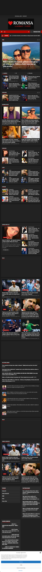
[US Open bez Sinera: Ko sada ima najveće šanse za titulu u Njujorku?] (31, 285)
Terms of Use (4, 501)
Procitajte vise (6, 250)
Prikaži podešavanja (21, 568)
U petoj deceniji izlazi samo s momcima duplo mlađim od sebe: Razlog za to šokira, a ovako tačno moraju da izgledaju (20, 64)
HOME (3, 496)
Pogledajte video (36, 31)
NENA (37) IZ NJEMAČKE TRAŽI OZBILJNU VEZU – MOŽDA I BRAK (10, 525)
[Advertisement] (21, 7)
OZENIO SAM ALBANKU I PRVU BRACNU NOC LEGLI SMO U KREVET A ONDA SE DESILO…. (30, 140)
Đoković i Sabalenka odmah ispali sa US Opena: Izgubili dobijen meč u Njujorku (5, 180)
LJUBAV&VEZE (11, 189)
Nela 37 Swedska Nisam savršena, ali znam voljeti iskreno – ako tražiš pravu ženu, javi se (10, 531)
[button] (40, 552)
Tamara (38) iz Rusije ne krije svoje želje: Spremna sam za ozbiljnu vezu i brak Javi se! (24, 161)
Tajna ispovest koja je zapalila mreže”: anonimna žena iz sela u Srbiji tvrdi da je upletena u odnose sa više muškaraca (30, 498)
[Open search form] (28, 32)
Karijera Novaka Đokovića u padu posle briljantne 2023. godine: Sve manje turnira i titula (5, 78)
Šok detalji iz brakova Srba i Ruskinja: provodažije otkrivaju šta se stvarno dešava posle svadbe (5, 199)
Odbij (21, 565)
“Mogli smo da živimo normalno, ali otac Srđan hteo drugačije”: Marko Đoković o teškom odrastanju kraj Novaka (5, 173)
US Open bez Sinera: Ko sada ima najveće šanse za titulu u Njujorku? (24, 78)
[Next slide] (39, 40)
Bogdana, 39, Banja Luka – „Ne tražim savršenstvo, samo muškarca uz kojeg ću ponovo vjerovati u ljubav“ (24, 153)
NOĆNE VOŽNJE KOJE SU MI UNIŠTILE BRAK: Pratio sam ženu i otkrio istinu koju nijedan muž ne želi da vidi (10, 536)
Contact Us (4, 491)
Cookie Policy (20, 570)
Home (3, 498)
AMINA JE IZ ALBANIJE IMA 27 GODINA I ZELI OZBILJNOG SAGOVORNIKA (10, 547)
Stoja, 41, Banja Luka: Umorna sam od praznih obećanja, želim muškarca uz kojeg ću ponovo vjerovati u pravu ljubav (25, 251)
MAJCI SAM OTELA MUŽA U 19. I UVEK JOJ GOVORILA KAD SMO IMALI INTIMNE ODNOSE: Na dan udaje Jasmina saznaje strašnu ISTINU (31, 503)
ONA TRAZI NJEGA (12, 158)
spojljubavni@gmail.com (7, 67)
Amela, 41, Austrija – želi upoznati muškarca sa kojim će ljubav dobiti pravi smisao (5, 153)
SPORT (10, 170)
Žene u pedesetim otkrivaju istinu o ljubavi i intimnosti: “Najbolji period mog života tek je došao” (19, 365)
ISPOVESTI (5, 59)
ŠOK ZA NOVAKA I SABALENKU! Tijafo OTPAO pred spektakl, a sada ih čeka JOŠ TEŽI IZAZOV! (24, 180)
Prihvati (21, 562)
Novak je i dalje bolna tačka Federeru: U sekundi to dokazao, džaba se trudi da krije (5, 86)
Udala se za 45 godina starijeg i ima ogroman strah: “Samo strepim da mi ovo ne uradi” (17, 377)
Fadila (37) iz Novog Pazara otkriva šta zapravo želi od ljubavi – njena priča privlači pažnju (5, 161)
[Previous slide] (37, 40)
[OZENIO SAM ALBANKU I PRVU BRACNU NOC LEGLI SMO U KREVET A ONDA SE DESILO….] (31, 132)
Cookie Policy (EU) (5, 493)
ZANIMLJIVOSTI (6, 330)
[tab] (8, 73)
